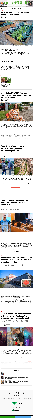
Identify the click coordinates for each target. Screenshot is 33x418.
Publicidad (14, 398)
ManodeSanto (19, 353)
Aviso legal (20, 398)
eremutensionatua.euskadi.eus (15, 187)
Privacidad (25, 398)
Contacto (10, 398)
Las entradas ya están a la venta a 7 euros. (12, 351)
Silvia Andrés (5, 17)
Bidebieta (5, 156)
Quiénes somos (4, 398)
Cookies (29, 398)
